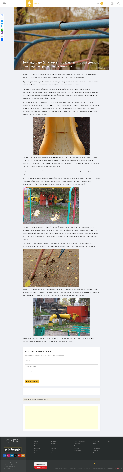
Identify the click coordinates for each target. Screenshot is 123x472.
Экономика (54, 441)
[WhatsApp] (2, 29)
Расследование (38, 446)
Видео (109, 441)
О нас (56, 463)
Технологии (77, 448)
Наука (94, 446)
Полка (36, 443)
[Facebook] (2, 16)
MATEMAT (117, 468)
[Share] (2, 39)
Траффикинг (77, 450)
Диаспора (77, 443)
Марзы (53, 446)
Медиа (76, 453)
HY (98, 3)
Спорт (52, 450)
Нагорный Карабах (79, 441)
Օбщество (37, 448)
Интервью (95, 450)
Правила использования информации (88, 463)
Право (36, 450)
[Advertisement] (61, 417)
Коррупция (96, 441)
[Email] (2, 36)
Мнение (95, 453)
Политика (37, 453)
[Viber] (2, 32)
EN (105, 3)
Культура (53, 448)
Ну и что (36, 441)
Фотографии (96, 448)
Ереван (95, 443)
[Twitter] (2, 22)
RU (101, 3)
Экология (53, 443)
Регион (76, 446)
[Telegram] (2, 26)
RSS (105, 463)
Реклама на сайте (68, 463)
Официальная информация (58, 453)
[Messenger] (2, 19)
